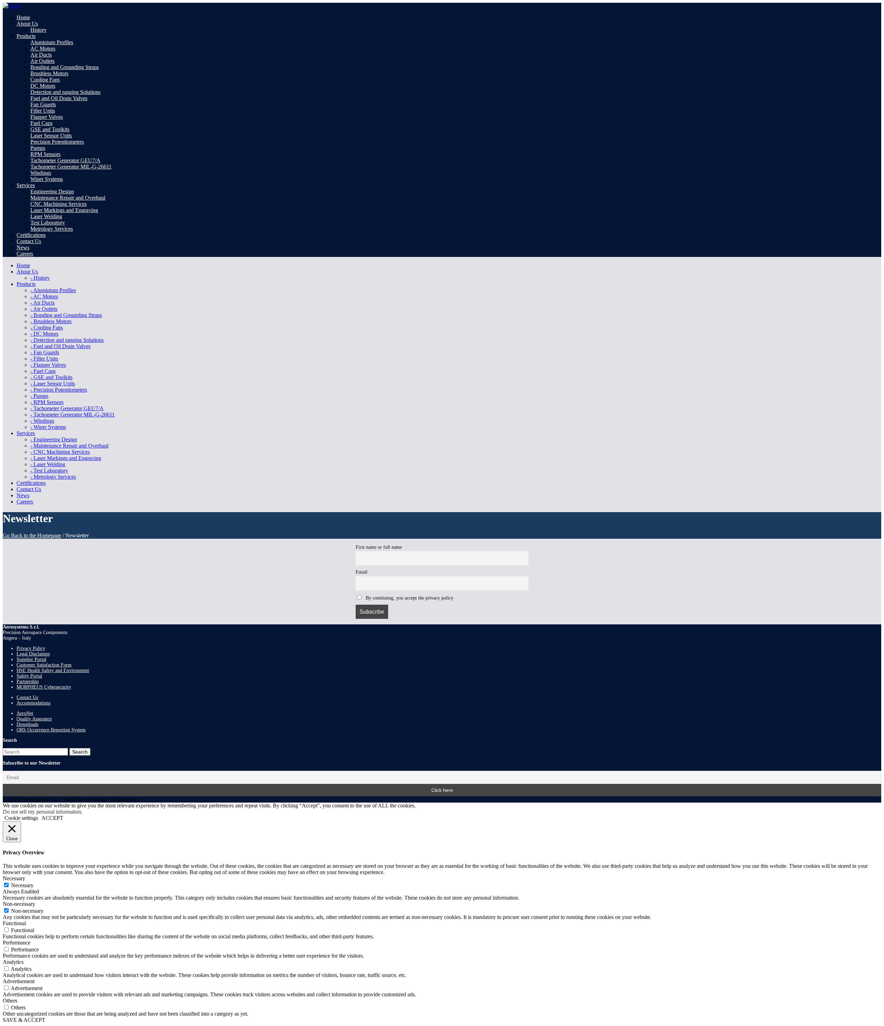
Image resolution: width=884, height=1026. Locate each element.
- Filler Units (44, 359)
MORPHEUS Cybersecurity (44, 687)
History (38, 30)
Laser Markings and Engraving (64, 210)
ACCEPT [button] (52, 818)
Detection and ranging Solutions (65, 92)
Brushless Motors (49, 73)
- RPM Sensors (47, 402)
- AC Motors (44, 296)
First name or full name (379, 547)
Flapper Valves (46, 117)
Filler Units (42, 111)
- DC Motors (44, 334)
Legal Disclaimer (33, 653)
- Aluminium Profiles (53, 290)
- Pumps (39, 396)
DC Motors (42, 86)
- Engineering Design (53, 439)
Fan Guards (43, 104)
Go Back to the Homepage (32, 535)
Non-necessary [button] (19, 904)
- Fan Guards (44, 352)
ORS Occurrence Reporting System (51, 729)
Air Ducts (41, 55)
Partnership (28, 681)
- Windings (42, 421)
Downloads (27, 724)
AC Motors (42, 48)
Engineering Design (52, 191)
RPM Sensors (45, 154)
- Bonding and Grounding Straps (66, 315)
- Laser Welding (47, 464)
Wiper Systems (46, 179)
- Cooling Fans (46, 327)
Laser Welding (46, 216)
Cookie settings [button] (21, 818)
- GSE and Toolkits (51, 377)
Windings (40, 173)
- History (40, 278)
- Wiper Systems (48, 427)
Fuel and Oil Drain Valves (58, 98)
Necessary (22, 885)
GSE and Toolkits (49, 129)
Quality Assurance (34, 718)
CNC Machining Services (58, 204)
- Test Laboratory (49, 470)
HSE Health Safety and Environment (53, 670)
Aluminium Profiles (51, 42)
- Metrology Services (53, 477)
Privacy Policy (31, 648)
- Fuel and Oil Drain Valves (60, 346)
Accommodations (33, 703)
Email (361, 572)
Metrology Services (51, 229)
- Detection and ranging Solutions (67, 340)
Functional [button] (14, 923)
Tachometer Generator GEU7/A (65, 160)
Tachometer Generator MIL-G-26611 (71, 167)
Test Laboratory (47, 223)
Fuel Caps (41, 123)
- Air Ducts (42, 303)
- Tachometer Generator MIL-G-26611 (72, 415)
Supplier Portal (31, 659)
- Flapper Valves (48, 365)
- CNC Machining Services (60, 452)
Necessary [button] (14, 878)
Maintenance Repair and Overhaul (67, 198)
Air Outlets (42, 61)
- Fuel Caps (43, 371)
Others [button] (10, 1001)
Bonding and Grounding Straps (64, 67)
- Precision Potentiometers (58, 390)
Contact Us (27, 697)
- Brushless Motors (50, 321)
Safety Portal (29, 676)
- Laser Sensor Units (52, 383)
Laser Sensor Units (51, 135)
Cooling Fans (45, 80)
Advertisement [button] (19, 981)
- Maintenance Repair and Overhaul (69, 446)
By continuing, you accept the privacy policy (408, 598)
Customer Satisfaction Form (44, 665)
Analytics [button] (13, 962)
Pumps (37, 148)
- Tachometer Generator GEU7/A (67, 408)
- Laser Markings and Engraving (65, 458)
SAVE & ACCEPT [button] (24, 1020)
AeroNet (25, 713)
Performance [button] (16, 943)
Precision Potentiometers (57, 142)
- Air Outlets (43, 309)
